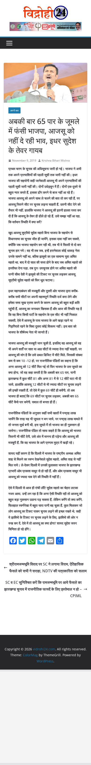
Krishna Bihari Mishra (56, 160)
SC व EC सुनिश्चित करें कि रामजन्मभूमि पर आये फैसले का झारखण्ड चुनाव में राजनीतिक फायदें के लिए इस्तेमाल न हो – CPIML (43, 589)
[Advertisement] (45, 717)
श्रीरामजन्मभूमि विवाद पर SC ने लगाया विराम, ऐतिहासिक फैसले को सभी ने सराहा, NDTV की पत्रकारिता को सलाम (48, 567)
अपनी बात (14, 110)
